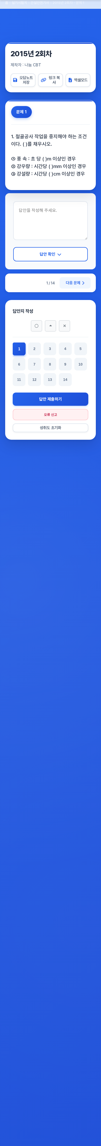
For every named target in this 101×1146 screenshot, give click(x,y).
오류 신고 (50, 415)
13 (50, 380)
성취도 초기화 (50, 427)
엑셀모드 (81, 80)
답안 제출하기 (50, 399)
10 (80, 364)
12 (34, 380)
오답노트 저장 (26, 80)
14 (65, 380)
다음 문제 (73, 283)
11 (19, 380)
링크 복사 (54, 80)
